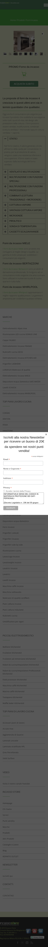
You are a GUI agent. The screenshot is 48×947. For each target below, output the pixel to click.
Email (6, 459)
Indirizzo (8, 478)
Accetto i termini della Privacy (18, 491)
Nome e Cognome (12, 468)
